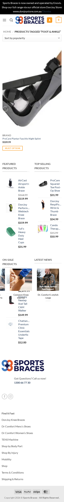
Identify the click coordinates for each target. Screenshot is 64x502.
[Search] (11, 20)
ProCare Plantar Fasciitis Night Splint (21, 138)
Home (7, 31)
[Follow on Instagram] (10, 396)
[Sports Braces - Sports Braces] (29, 20)
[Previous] (37, 315)
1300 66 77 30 (22, 382)
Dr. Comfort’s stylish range (48, 296)
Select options (12, 148)
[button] (4, 20)
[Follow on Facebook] (4, 396)
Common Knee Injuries (21, 296)
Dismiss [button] (46, 11)
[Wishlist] (5, 109)
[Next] (46, 315)
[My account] (49, 20)
